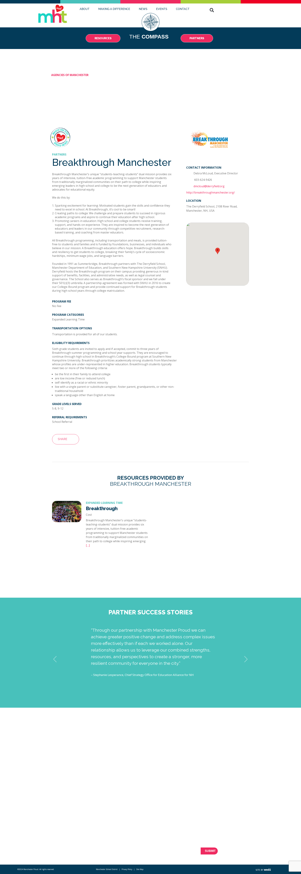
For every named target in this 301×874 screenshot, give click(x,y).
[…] (88, 545)
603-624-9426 (203, 180)
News (143, 9)
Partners (68, 845)
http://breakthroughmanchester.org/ (210, 192)
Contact (183, 9)
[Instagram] (270, 853)
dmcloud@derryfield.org (209, 186)
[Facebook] (246, 853)
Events (161, 9)
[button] (212, 10)
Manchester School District (107, 869)
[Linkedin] (264, 853)
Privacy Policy (127, 869)
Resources (70, 839)
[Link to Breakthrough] (66, 521)
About (85, 9)
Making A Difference (114, 9)
